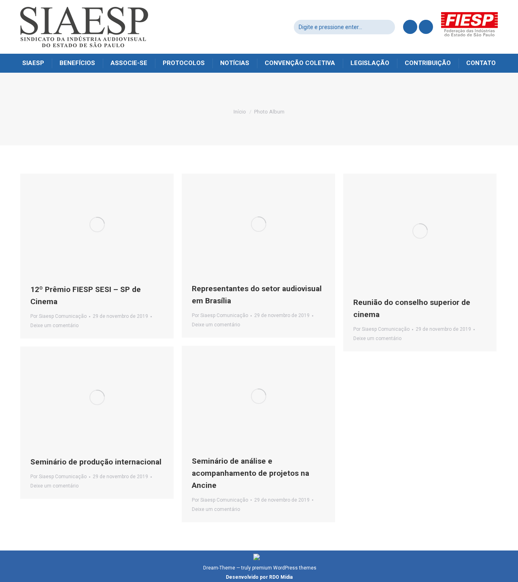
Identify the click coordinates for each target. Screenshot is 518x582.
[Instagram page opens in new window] (426, 27)
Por (58, 316)
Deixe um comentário (54, 325)
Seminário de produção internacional (95, 461)
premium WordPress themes (284, 568)
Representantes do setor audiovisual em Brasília (257, 294)
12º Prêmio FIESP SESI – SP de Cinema (85, 295)
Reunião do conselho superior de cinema (411, 308)
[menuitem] (33, 63)
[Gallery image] (420, 231)
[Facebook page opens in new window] (410, 27)
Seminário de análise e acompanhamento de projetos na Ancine (250, 473)
